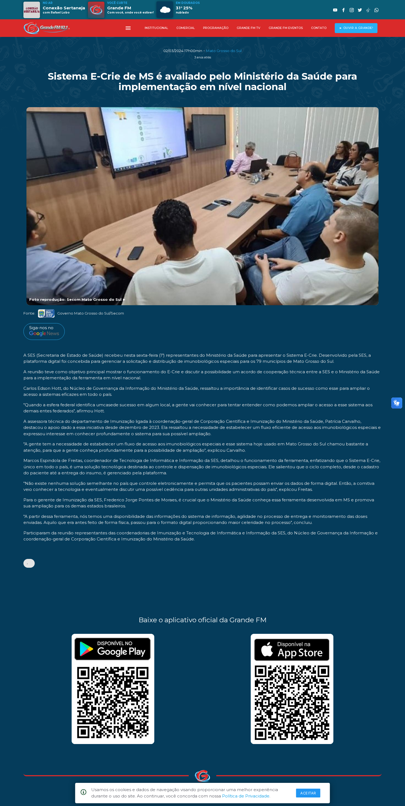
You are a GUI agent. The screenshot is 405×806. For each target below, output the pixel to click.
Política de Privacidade (245, 796)
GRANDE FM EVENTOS (286, 28)
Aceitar (308, 793)
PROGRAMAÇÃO (215, 28)
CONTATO (318, 28)
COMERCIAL (185, 28)
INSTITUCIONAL (156, 28)
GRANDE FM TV (248, 28)
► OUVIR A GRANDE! (356, 28)
